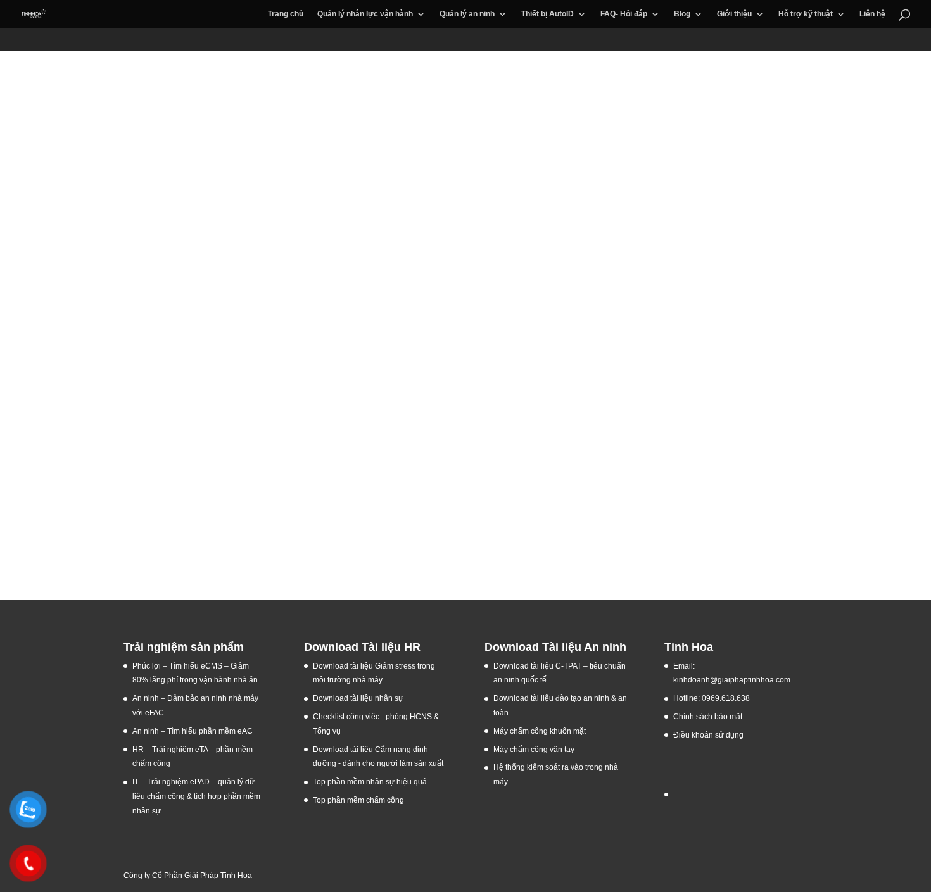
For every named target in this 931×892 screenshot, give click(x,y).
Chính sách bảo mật (707, 716)
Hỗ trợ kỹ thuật (805, 13)
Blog (682, 13)
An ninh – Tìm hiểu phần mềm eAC (193, 731)
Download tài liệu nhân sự (358, 698)
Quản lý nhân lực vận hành (365, 13)
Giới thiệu (734, 13)
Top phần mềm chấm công (358, 800)
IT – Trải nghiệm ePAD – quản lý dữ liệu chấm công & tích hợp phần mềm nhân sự (196, 796)
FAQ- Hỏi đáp (623, 13)
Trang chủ (285, 13)
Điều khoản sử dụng (708, 735)
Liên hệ (872, 13)
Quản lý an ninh (467, 13)
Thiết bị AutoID (547, 13)
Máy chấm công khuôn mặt (539, 731)
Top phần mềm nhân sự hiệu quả (370, 781)
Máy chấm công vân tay (533, 749)
